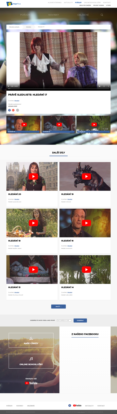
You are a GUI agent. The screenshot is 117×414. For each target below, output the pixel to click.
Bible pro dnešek (85, 5)
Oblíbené (83, 15)
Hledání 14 (67, 287)
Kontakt (107, 2)
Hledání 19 (67, 194)
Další (58, 306)
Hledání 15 (14, 287)
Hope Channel (81, 412)
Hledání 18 (14, 241)
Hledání (28, 27)
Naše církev (31, 343)
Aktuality (68, 2)
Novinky (53, 15)
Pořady (78, 2)
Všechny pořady (14, 27)
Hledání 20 (14, 194)
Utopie (108, 5)
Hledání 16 (67, 241)
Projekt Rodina (98, 5)
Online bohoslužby (92, 2)
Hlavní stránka (55, 2)
